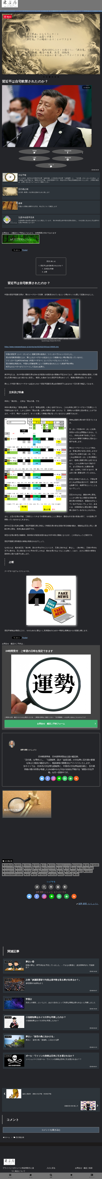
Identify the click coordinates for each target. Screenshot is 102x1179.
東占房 (28, 871)
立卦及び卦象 (49, 269)
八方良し (27, 865)
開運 (77, 874)
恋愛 (60, 868)
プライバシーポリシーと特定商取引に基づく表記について (18, 1169)
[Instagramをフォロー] (53, 778)
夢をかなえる (9, 868)
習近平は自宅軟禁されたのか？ (51, 265)
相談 (61, 871)
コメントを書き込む (51, 1130)
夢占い (20, 868)
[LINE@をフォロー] (59, 778)
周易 (86, 865)
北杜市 (36, 865)
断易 (74, 868)
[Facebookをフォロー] (47, 778)
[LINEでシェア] (51, 886)
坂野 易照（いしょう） (29, 750)
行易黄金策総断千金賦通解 (14, 874)
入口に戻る (51, 1168)
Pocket (24, 250)
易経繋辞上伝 (9, 871)
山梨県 (38, 868)
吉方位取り (77, 865)
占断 (45, 272)
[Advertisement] (51, 839)
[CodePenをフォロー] (64, 778)
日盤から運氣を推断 (86, 868)
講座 (34, 874)
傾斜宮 (18, 865)
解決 (27, 874)
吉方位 (52, 865)
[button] (64, 886)
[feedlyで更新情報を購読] (70, 778)
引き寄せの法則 (49, 868)
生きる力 (44, 871)
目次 (48, 261)
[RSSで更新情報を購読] (76, 778)
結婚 (73, 871)
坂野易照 (95, 865)
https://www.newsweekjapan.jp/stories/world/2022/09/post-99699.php (31, 346)
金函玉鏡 (53, 874)
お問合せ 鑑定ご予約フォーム (51, 723)
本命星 (20, 871)
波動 (35, 871)
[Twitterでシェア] (37, 886)
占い (44, 865)
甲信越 (53, 871)
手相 (67, 868)
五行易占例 (8, 861)
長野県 (69, 874)
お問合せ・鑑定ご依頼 (83, 1168)
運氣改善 (43, 874)
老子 (80, 871)
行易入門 (89, 871)
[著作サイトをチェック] (41, 778)
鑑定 (61, 874)
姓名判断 (29, 868)
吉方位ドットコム (64, 865)
